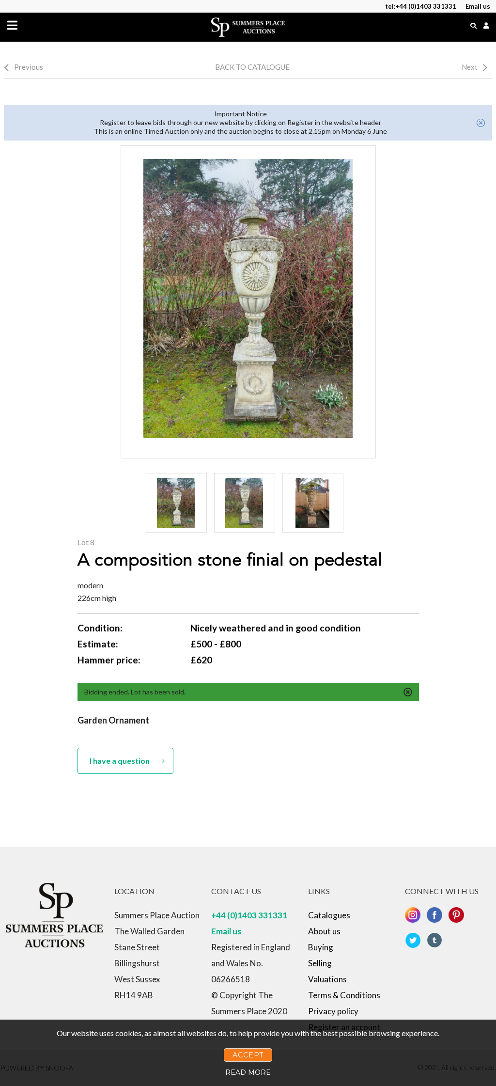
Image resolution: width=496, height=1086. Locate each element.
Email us (226, 931)
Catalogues (329, 915)
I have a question (120, 760)
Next (470, 67)
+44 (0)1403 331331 (249, 915)
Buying (320, 947)
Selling (320, 963)
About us (324, 931)
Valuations (327, 979)
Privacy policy (333, 1011)
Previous (28, 67)
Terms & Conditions (344, 995)
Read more (248, 1072)
